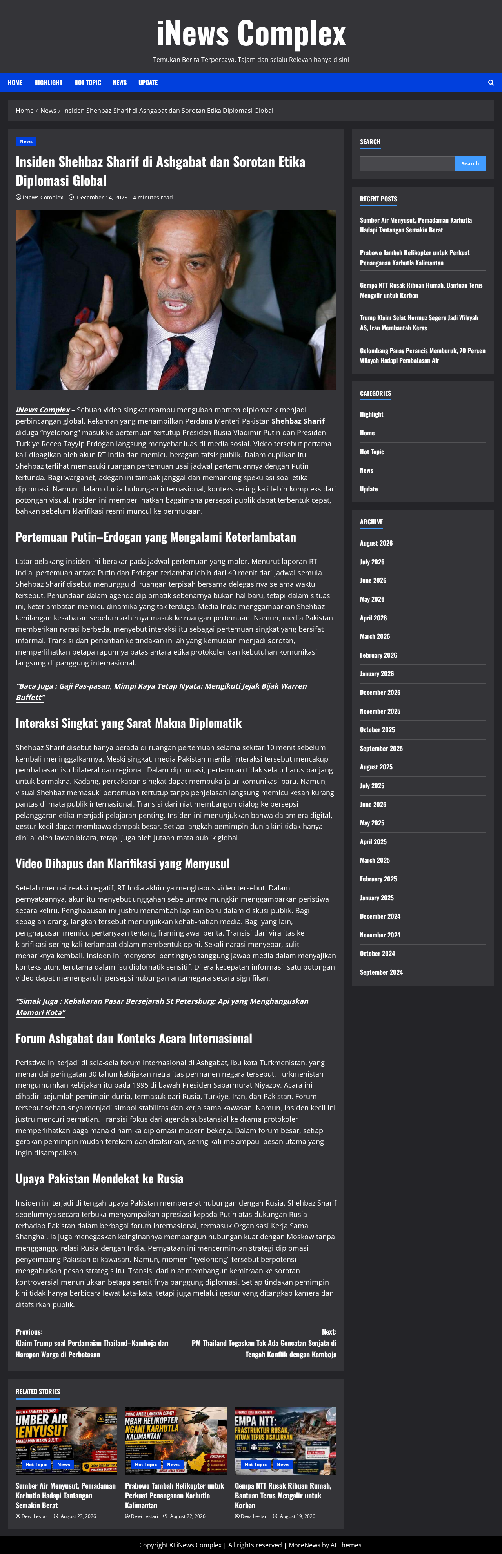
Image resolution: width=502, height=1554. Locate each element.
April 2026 (373, 617)
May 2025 (372, 823)
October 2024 (377, 953)
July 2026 (372, 561)
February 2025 (378, 879)
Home (15, 82)
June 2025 (373, 804)
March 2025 (375, 860)
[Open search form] (491, 82)
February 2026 (378, 655)
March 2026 (375, 636)
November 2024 (380, 934)
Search (370, 141)
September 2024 (381, 972)
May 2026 (372, 599)
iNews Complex (251, 31)
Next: (264, 1342)
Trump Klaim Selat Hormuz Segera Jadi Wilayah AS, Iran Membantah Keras (419, 323)
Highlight (48, 82)
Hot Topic (87, 82)
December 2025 (380, 692)
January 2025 (377, 897)
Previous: (92, 1342)
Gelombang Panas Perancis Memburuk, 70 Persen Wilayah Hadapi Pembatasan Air (423, 355)
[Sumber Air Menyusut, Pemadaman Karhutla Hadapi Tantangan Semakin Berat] (66, 1441)
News (120, 82)
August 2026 (376, 543)
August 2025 (376, 767)
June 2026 (373, 580)
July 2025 (372, 786)
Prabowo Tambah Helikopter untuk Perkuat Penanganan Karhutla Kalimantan (174, 1495)
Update (148, 82)
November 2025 (380, 711)
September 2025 (381, 748)
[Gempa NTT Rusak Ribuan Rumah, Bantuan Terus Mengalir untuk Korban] (285, 1441)
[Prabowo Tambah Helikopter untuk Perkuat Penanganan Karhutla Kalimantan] (176, 1441)
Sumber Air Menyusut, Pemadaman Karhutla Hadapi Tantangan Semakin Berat (66, 1495)
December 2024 (380, 916)
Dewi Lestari (35, 1516)
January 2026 (377, 673)
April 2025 (373, 841)
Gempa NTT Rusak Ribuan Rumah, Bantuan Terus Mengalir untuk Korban (283, 1495)
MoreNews (304, 1545)
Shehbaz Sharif (298, 421)
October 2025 (377, 729)
